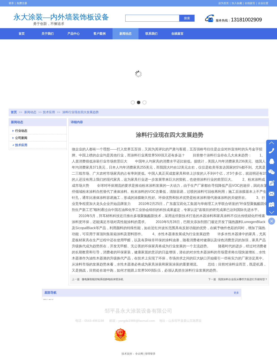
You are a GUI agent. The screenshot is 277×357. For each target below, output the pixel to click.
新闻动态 (30, 112)
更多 (236, 292)
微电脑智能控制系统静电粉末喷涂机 (102, 279)
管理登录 (150, 353)
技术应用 (49, 112)
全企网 (139, 353)
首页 (14, 112)
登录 (11, 3)
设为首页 (223, 3)
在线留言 (250, 3)
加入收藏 (237, 3)
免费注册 (22, 3)
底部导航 (50, 292)
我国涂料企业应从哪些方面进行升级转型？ (242, 279)
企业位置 (263, 3)
